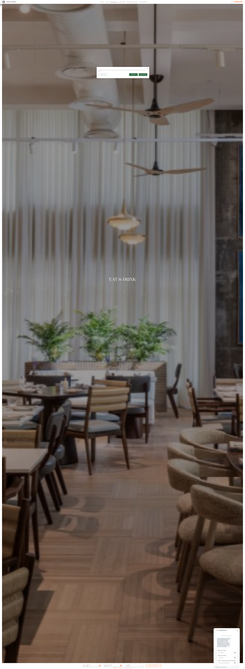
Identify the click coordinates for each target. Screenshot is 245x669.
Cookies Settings (103, 74)
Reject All (133, 74)
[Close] (147, 68)
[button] (91, 665)
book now (238, 1)
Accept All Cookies (143, 74)
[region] (123, 72)
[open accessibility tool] (1, 5)
